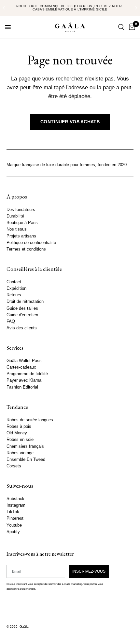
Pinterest (15, 518)
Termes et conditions (26, 249)
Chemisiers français (25, 446)
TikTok (13, 512)
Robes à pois (19, 426)
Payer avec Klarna (24, 380)
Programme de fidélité (27, 374)
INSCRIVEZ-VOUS (88, 571)
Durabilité (15, 216)
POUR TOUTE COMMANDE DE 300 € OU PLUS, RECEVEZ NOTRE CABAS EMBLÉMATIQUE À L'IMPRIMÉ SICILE (70, 7)
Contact (14, 282)
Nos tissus (17, 229)
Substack (15, 498)
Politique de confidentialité (31, 242)
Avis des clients (22, 328)
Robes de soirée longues (30, 420)
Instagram (16, 505)
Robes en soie (20, 439)
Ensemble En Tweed (26, 459)
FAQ (11, 321)
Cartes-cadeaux (21, 367)
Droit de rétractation (25, 302)
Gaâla (24, 626)
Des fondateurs (21, 209)
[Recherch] (121, 27)
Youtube (14, 525)
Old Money (17, 433)
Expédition (16, 288)
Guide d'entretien (22, 315)
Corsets (14, 466)
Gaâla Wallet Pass (24, 360)
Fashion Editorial (22, 387)
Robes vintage (20, 453)
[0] (131, 27)
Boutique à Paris (22, 222)
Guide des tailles (22, 308)
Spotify (13, 532)
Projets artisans (21, 236)
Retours (14, 295)
